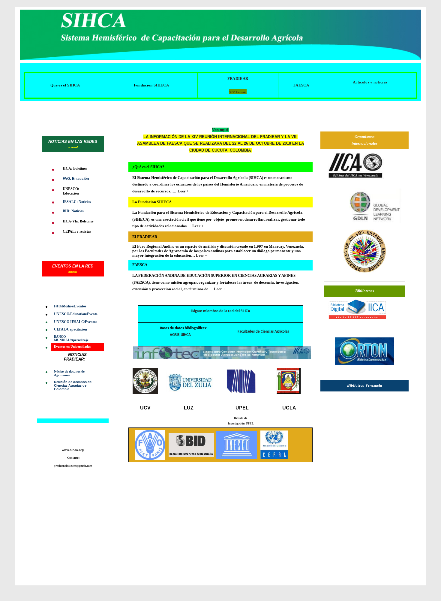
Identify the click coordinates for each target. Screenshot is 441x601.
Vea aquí (220, 130)
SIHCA (186, 335)
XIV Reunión (238, 92)
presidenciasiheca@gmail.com (73, 465)
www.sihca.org (73, 450)
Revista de (241, 418)
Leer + (183, 191)
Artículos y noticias (370, 82)
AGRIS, (175, 335)
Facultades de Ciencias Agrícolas (263, 332)
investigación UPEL (241, 423)
